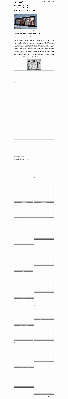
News (42, 1)
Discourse (49, 1)
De (53, 1)
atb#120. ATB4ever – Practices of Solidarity (21, 5)
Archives (44, 1)
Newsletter (46, 396)
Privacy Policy (52, 396)
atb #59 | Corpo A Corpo (18, 150)
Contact (52, 1)
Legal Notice (49, 396)
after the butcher (18, 2)
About (46, 1)
